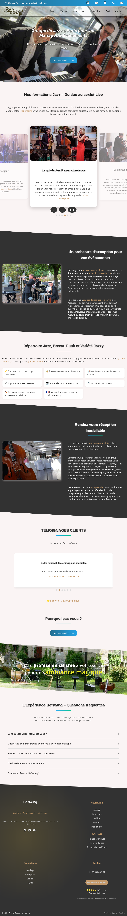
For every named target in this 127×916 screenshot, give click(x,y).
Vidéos (64, 11)
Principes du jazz (97, 838)
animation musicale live (100, 273)
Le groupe (97, 814)
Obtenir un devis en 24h (63, 60)
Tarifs (108, 11)
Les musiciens (77, 11)
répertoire (26, 110)
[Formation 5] (67, 215)
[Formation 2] (59, 215)
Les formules (94, 11)
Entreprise (30, 874)
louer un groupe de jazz (100, 443)
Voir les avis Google (97, 893)
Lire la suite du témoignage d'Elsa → (63, 576)
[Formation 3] (62, 215)
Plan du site (96, 826)
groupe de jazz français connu (97, 300)
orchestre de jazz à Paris (93, 270)
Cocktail (30, 878)
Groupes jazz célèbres (96, 847)
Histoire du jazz (97, 843)
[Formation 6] (70, 215)
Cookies (122, 913)
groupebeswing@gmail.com (34, 3)
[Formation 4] (65, 215)
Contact (119, 11)
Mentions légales (110, 913)
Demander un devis (96, 882)
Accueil (53, 11)
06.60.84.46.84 (11, 3)
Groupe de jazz (98, 487)
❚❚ (72, 209)
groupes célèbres (36, 361)
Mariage (30, 870)
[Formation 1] (56, 215)
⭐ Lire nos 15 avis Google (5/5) (63, 600)
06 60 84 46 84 (98, 872)
